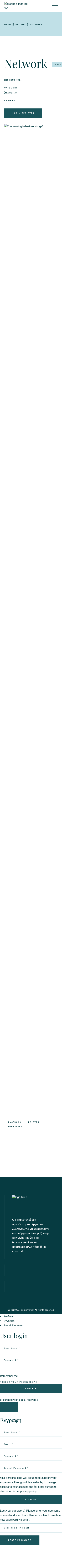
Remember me (9, 1376)
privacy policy (28, 1491)
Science (10, 92)
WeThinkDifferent (25, 1310)
